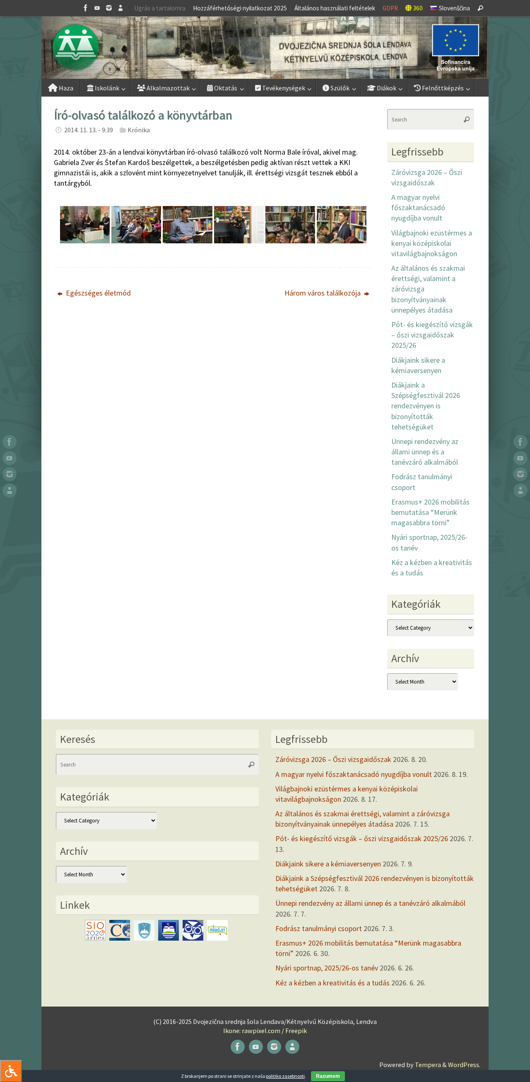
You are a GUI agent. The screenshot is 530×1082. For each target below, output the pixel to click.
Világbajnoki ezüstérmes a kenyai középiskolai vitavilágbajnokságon (431, 243)
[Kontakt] (120, 8)
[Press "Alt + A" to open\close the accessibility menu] (11, 1071)
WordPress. (464, 1064)
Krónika (139, 130)
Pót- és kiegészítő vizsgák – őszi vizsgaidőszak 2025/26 (432, 335)
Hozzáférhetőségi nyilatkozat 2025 (240, 8)
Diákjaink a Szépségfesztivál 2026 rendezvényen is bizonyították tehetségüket (425, 406)
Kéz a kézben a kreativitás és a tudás (332, 982)
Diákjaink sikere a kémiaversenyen (328, 864)
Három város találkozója (323, 293)
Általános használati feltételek (334, 8)
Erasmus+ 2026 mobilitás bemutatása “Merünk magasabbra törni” (430, 512)
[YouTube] (97, 8)
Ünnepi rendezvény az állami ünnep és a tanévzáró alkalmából (424, 452)
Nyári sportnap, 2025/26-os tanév (326, 968)
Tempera (428, 1064)
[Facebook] (86, 8)
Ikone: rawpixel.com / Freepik (265, 1030)
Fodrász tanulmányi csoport (318, 928)
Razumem (328, 1076)
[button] (265, 48)
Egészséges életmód (97, 293)
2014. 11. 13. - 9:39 (88, 130)
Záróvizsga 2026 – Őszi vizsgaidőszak (333, 759)
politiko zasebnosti (285, 1076)
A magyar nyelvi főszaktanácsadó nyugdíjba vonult (418, 207)
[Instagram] (109, 8)
